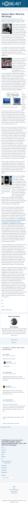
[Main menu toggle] (25, 3)
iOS (11, 21)
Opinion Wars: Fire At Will (13, 423)
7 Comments (4, 19)
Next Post (14, 342)
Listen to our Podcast (6, 461)
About (14, 488)
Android (8, 20)
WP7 (23, 21)
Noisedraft (3, 467)
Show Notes (7, 462)
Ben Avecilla (9, 386)
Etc (2, 459)
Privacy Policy (14, 493)
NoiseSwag (4, 472)
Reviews (3, 456)
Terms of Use (14, 491)
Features (3, 20)
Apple (12, 20)
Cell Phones (16, 20)
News (2, 454)
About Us (3, 450)
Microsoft (14, 21)
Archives (3, 475)
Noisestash (4, 465)
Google (8, 21)
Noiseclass (4, 470)
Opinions (19, 21)
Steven (7, 354)
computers (22, 20)
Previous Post (14, 339)
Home (2, 447)
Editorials (3, 21)
